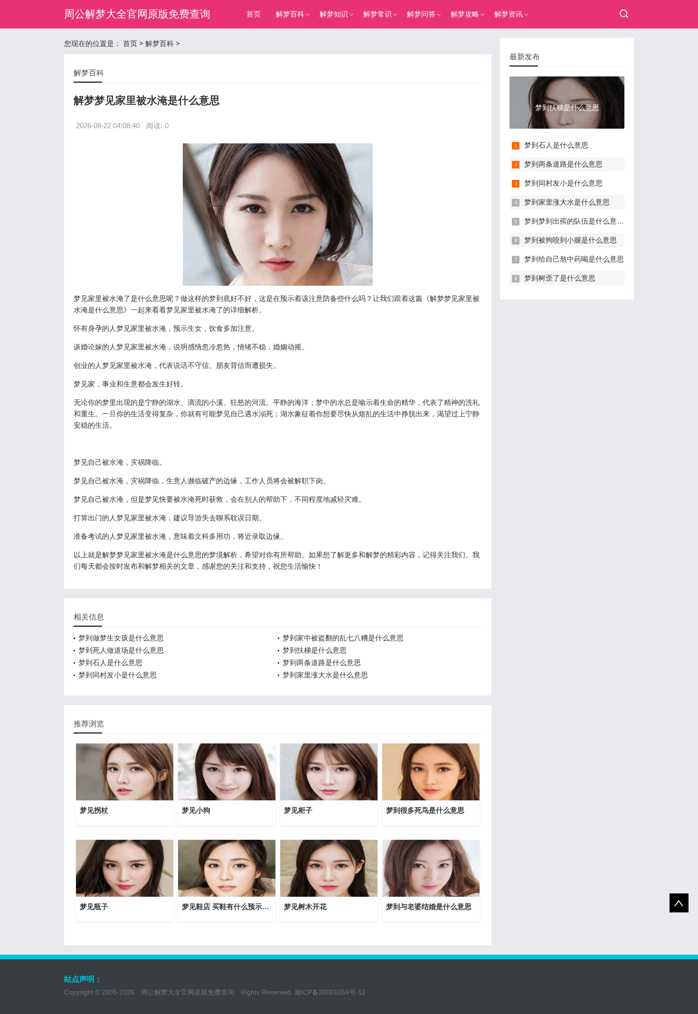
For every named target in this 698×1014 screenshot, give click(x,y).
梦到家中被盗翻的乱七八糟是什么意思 (343, 638)
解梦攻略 (465, 14)
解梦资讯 (508, 14)
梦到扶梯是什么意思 (315, 650)
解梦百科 (290, 14)
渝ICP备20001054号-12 (330, 992)
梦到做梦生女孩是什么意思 (121, 638)
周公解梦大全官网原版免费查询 (137, 14)
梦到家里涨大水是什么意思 (325, 675)
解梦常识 (377, 14)
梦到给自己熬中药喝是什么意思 (574, 259)
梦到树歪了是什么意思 (559, 278)
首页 (253, 14)
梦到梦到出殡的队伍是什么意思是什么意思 (592, 221)
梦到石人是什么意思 (110, 662)
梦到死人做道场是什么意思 (121, 650)
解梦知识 (334, 14)
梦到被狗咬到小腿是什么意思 (570, 240)
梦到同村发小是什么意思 (117, 675)
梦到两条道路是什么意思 (322, 662)
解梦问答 (421, 14)
